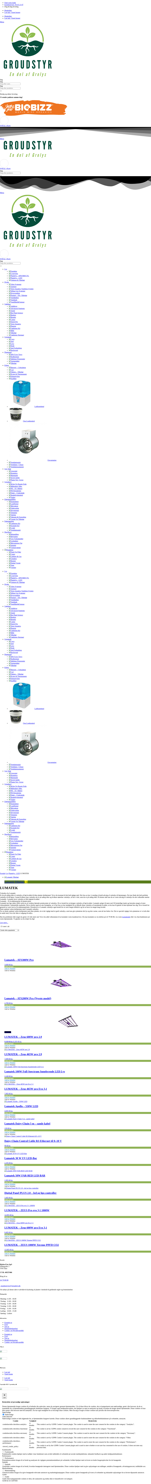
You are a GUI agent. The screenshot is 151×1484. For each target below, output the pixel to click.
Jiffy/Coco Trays (16, 354)
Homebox (14, 473)
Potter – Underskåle (17, 493)
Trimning (14, 513)
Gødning (7, 304)
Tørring (13, 515)
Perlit (12, 346)
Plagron (13, 326)
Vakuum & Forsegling (18, 517)
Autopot (13, 287)
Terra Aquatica (16, 324)
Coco (12, 339)
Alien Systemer (16, 284)
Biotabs (13, 317)
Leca (12, 344)
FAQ (6, 1325)
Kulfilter (13, 379)
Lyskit (13, 528)
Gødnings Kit (15, 328)
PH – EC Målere (16, 489)
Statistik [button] (5, 1462)
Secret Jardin (15, 478)
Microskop (14, 506)
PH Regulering (16, 491)
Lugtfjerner (14, 504)
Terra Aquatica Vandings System (22, 289)
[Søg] (1, 175)
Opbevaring (15, 508)
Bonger (13, 561)
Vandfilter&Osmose (17, 302)
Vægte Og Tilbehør (17, 519)
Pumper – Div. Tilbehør (19, 295)
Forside (2, 873)
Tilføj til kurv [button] (9, 967)
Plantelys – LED (16, 278)
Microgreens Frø (16, 543)
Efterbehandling (10, 499)
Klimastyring (15, 376)
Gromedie (7, 337)
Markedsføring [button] (7, 1468)
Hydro (6, 282)
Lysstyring (14, 274)
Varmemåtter (15, 361)
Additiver (14, 306)
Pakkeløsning (9, 521)
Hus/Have (7, 532)
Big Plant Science (17, 313)
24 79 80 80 (4, 1280)
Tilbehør (13, 333)
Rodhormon (15, 357)
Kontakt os (8, 1323)
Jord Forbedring (16, 348)
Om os (6, 1327)
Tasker (13, 497)
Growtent (14, 471)
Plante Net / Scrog (17, 480)
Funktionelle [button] (6, 1450)
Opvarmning (52, 460)
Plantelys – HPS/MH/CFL (20, 276)
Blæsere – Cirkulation (18, 368)
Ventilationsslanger (17, 467)
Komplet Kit (15, 526)
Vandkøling (15, 298)
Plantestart (8, 352)
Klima (6, 365)
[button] (9, 968)
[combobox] (10, 88)
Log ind (7, 1372)
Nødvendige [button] (6, 1412)
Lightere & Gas (16, 556)
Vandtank (14, 300)
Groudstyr (7, 482)
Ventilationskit (16, 462)
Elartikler (14, 271)
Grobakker (14, 541)
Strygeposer (15, 510)
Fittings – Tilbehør (17, 372)
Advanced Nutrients (18, 308)
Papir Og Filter (16, 552)
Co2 (12, 370)
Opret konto (8, 1374)
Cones (13, 554)
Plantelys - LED (14, 873)
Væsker (13, 567)
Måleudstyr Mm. (16, 486)
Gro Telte (7, 469)
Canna (13, 320)
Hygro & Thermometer (19, 374)
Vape (12, 565)
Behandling (15, 534)
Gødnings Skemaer (17, 335)
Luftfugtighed (39, 406)
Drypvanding (15, 293)
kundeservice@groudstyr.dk (10, 1286)
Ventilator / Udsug (17, 465)
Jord (12, 341)
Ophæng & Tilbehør (18, 280)
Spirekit (13, 545)
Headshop (9, 550)
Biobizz (13, 315)
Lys (5, 269)
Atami (13, 311)
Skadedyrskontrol (17, 495)
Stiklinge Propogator (18, 359)
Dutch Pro (14, 322)
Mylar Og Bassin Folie (19, 484)
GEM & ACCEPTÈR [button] (10, 1481)
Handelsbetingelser (11, 1328)
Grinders (14, 559)
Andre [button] (4, 1474)
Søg (1, 80)
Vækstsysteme (16, 548)
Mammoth (14, 475)
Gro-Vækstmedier (17, 539)
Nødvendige (9, 1415)
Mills (12, 331)
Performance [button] (6, 1456)
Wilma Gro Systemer (18, 291)
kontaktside (126, 917)
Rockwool (14, 350)
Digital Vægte (15, 563)
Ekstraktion (15, 502)
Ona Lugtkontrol (29, 421)
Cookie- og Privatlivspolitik (14, 1330)
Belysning (14, 537)
